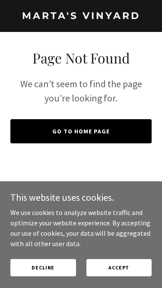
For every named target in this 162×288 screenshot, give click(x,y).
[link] (81, 16)
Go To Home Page (81, 131)
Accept (118, 267)
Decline (43, 267)
